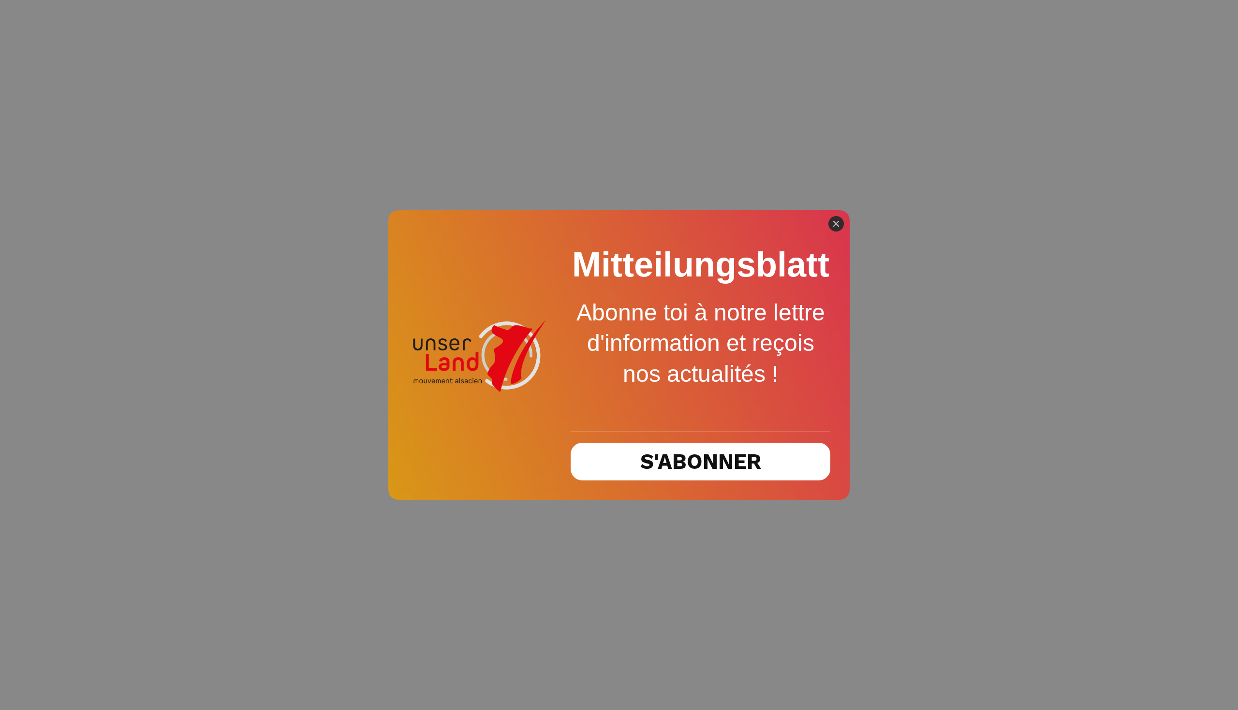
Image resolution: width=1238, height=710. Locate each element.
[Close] (836, 224)
